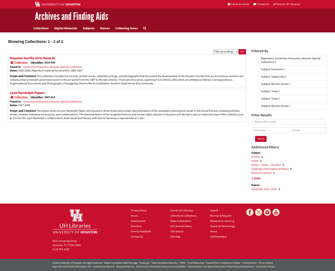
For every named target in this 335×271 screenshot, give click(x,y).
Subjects (89, 28)
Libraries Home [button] (240, 4)
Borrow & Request (220, 216)
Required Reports (125, 266)
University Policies (265, 266)
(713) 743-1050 (60, 249)
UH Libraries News (181, 226)
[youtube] (276, 212)
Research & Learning (222, 221)
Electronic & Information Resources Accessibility (161, 266)
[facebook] (249, 212)
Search (214, 210)
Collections (41, 28)
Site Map (175, 237)
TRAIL (182, 263)
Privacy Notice (265, 263)
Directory (136, 226)
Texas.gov (145, 263)
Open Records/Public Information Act (71, 266)
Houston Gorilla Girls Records (32, 58)
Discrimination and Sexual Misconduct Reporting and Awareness (221, 266)
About (213, 231)
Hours (134, 216)
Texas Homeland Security (164, 263)
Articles (255, 157)
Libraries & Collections (183, 216)
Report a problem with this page (121, 263)
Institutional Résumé (104, 266)
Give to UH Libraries (181, 210)
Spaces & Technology (222, 226)
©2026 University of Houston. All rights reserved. (77, 263)
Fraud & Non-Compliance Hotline (223, 263)
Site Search (177, 231)
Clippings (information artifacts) (270, 169)
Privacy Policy (139, 210)
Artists (255, 161)
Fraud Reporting (195, 263)
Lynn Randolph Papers (27, 92)
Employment (138, 221)
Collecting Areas (126, 28)
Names (105, 28)
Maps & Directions (180, 221)
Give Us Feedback (141, 231)
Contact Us (137, 237)
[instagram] (267, 212)
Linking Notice (249, 263)
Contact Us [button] (263, 4)
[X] (258, 212)
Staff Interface (218, 237)
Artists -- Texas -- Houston (266, 165)
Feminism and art (261, 173)
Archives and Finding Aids (71, 16)
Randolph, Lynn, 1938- (264, 189)
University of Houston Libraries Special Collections (52, 67)
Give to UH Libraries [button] (288, 4)
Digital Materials (65, 28)
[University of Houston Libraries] (75, 221)
